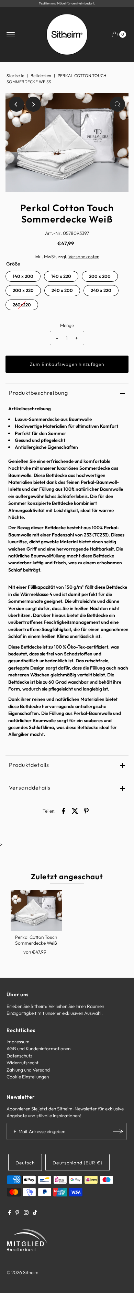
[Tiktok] (35, 1213)
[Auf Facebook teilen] (63, 810)
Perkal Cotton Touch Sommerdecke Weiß (36, 940)
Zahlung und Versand (28, 1070)
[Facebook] (9, 1213)
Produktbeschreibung (38, 392)
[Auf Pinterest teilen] (86, 810)
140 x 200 (23, 276)
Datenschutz (19, 1056)
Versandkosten (83, 256)
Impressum (18, 1042)
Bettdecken (41, 75)
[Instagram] (26, 1213)
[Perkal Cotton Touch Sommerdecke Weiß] (36, 910)
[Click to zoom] (117, 104)
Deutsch (25, 1163)
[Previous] (16, 104)
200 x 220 (23, 290)
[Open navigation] (10, 34)
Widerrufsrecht (22, 1063)
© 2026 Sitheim (22, 1272)
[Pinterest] (17, 1213)
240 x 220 (101, 290)
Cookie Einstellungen (28, 1077)
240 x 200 (62, 290)
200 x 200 (100, 276)
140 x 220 (61, 276)
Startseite (15, 75)
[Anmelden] (118, 1131)
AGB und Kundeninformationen (38, 1048)
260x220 (22, 304)
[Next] (33, 104)
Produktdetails (29, 764)
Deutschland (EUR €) (77, 1163)
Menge (67, 325)
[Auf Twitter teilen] (75, 810)
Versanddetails (30, 787)
